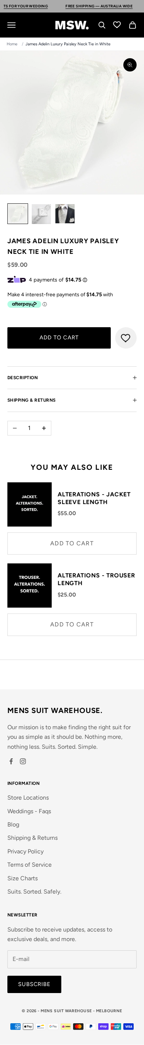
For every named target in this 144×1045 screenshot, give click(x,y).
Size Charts (22, 878)
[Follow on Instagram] (23, 761)
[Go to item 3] (65, 213)
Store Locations (28, 797)
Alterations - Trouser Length (96, 579)
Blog (13, 824)
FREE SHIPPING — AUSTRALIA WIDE (88, 6)
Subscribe (34, 984)
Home (12, 44)
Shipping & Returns (32, 837)
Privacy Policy (25, 851)
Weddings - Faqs (29, 811)
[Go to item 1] (17, 213)
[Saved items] (117, 24)
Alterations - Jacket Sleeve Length (94, 498)
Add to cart (59, 337)
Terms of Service (29, 864)
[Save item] (126, 338)
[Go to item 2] (41, 214)
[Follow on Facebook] (11, 761)
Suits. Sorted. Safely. (34, 891)
